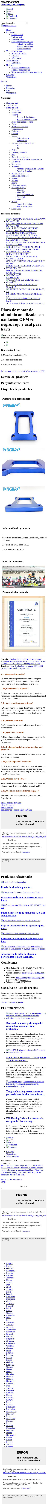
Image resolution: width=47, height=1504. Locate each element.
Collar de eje (16, 110)
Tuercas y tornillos (19, 152)
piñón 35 (20, 199)
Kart (8, 90)
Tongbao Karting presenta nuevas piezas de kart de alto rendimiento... (25, 1093)
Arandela (15, 166)
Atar (13, 155)
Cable (13, 124)
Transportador (17, 129)
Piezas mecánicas (24, 49)
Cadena (14, 133)
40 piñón (20, 190)
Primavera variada (18, 185)
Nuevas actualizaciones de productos (26, 72)
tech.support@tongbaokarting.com (30, 977)
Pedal (13, 150)
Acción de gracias (18, 53)
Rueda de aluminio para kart (16, 887)
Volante (14, 180)
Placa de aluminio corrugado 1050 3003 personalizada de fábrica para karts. (22, 667)
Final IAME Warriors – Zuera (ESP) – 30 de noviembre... (26, 1059)
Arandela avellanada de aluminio (30, 169)
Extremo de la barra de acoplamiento (26, 159)
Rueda (14, 202)
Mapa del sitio (25, 1165)
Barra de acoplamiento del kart (20, 1170)
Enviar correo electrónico (11, 1179)
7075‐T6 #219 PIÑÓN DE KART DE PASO (25, 303)
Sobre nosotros (12, 60)
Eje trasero (15, 162)
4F (18, 148)
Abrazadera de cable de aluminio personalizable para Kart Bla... (18, 955)
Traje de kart (16, 37)
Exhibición (15, 63)
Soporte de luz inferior (26, 117)
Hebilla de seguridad (19, 176)
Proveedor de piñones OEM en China (16, 810)
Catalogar (10, 74)
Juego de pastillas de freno (22, 122)
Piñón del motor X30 (25, 194)
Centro (14, 136)
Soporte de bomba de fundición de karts (21, 1173)
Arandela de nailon (24, 171)
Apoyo (14, 183)
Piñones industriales (25, 46)
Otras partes (11, 93)
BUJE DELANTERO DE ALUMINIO (22, 249)
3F (18, 145)
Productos (10, 32)
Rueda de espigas (18, 187)
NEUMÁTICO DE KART (17, 254)
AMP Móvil (38, 1165)
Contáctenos (11, 77)
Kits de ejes (16, 112)
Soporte (14, 115)
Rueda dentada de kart (10, 1168)
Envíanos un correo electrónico (14, 371)
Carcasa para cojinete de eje (22, 143)
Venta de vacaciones (14, 51)
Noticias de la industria (20, 67)
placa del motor (7, 805)
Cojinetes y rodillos (25, 44)
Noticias (9, 65)
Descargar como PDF (36, 371)
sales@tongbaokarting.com (13, 4)
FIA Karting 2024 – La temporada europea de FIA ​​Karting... (24, 1120)
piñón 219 (21, 192)
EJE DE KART (12, 277)
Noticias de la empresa (20, 70)
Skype (3, 1182)
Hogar (8, 30)
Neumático (15, 164)
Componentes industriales (22, 42)
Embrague (15, 131)
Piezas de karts (17, 39)
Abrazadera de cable (19, 126)
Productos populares (9, 1165)
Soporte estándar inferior (27, 119)
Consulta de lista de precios (12, 1002)
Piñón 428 (21, 197)
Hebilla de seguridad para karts (18, 1172)
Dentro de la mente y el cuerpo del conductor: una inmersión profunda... (24, 1026)
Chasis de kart (17, 35)
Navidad (15, 56)
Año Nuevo (16, 58)
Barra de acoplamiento (20, 157)
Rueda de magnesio (25, 206)
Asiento (14, 178)
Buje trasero (22, 141)
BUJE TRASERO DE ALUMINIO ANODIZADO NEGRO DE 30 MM (21, 234)
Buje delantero (23, 138)
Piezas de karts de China (11, 803)
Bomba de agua (17, 173)
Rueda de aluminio (24, 204)
